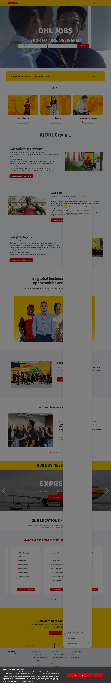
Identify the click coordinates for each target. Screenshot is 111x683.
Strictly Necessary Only (85, 675)
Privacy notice (24, 681)
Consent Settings (72, 675)
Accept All (98, 675)
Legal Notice (31, 681)
